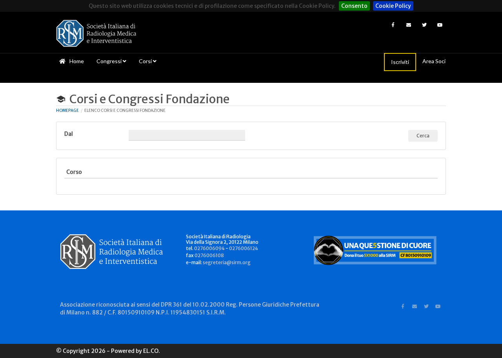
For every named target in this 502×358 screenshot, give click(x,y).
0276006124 (243, 248)
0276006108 (209, 255)
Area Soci (434, 61)
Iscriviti (400, 61)
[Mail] (409, 24)
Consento (354, 5)
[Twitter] (424, 24)
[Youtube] (440, 24)
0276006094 (209, 248)
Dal (68, 133)
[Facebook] (393, 24)
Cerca (423, 136)
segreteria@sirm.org (227, 262)
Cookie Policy (393, 5)
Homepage (67, 110)
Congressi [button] (109, 61)
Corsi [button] (146, 61)
